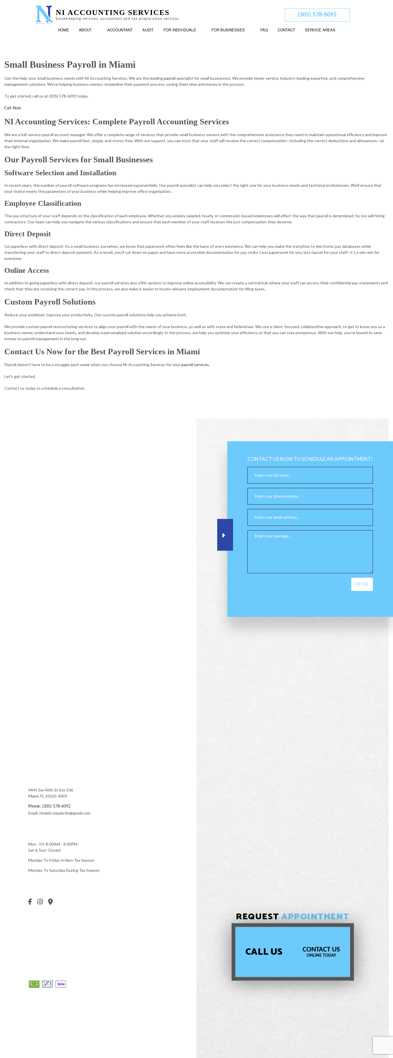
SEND (362, 584)
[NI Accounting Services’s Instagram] (42, 903)
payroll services (195, 364)
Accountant (120, 30)
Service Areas (320, 30)
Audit (148, 30)
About (85, 30)
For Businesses (228, 30)
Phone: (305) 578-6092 (49, 806)
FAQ (264, 30)
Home (63, 30)
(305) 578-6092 (317, 15)
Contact (286, 30)
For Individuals (179, 30)
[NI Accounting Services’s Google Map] (52, 903)
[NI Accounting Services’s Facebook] (32, 903)
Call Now (12, 108)
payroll (169, 78)
